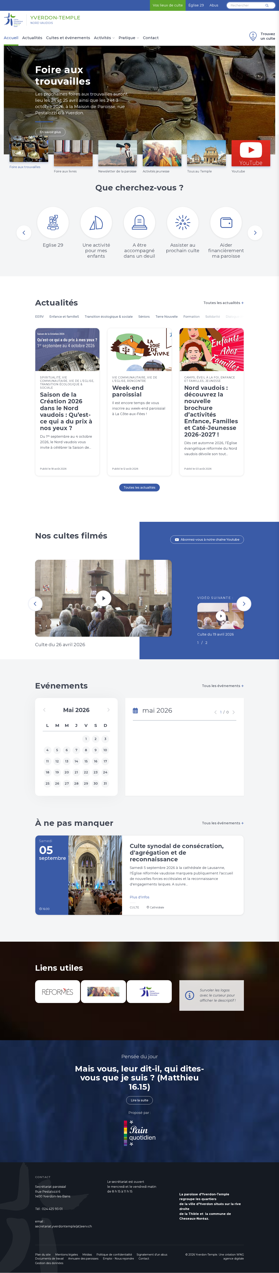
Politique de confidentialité (114, 1254)
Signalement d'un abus (152, 1254)
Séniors (144, 316)
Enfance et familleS (64, 316)
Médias (87, 1254)
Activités (102, 38)
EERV (39, 316)
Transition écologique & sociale (109, 316)
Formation (191, 316)
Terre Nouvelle (166, 316)
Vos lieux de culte (168, 5)
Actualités (32, 38)
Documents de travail (49, 1258)
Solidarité (212, 316)
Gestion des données (49, 1263)
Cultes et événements (68, 38)
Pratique (127, 38)
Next (255, 232)
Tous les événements (223, 686)
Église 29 (196, 5)
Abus (214, 5)
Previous (24, 232)
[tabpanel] (139, 100)
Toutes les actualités (223, 303)
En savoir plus (50, 132)
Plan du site (43, 1254)
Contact (151, 38)
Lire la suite (139, 1100)
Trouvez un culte (268, 36)
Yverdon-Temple (55, 17)
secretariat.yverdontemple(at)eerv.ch (63, 1226)
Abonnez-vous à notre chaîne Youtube (210, 539)
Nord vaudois (41, 23)
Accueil (11, 38)
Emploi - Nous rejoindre (118, 1258)
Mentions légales (66, 1254)
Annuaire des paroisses (83, 1258)
